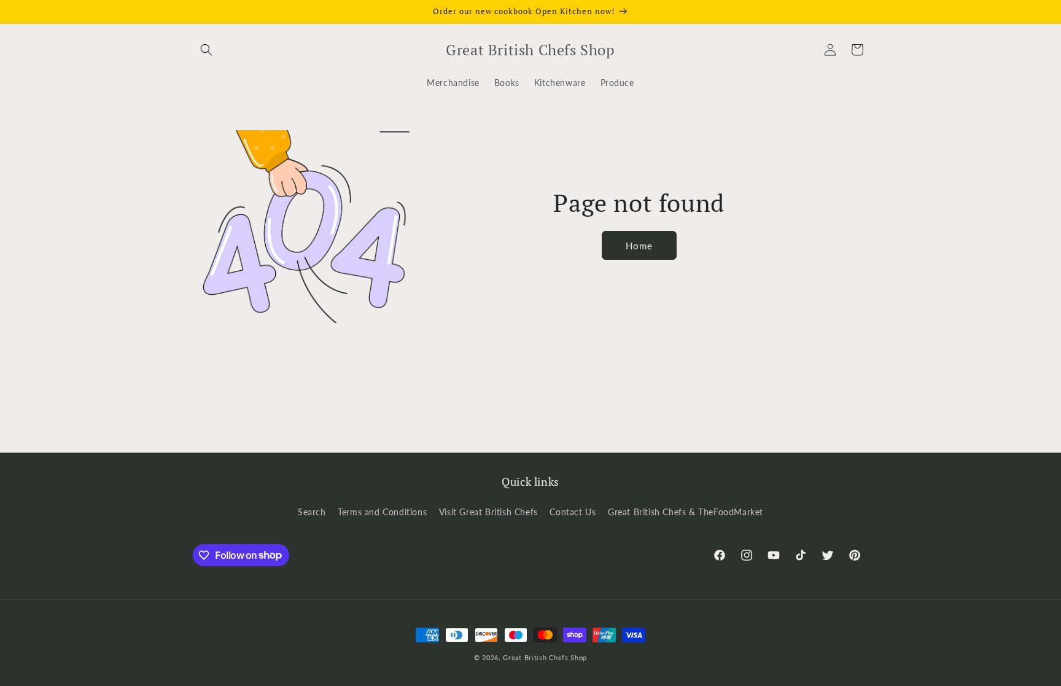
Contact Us (573, 512)
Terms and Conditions (382, 512)
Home (639, 245)
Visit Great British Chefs (488, 512)
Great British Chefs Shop (545, 657)
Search (312, 512)
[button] (206, 49)
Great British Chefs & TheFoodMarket (685, 512)
